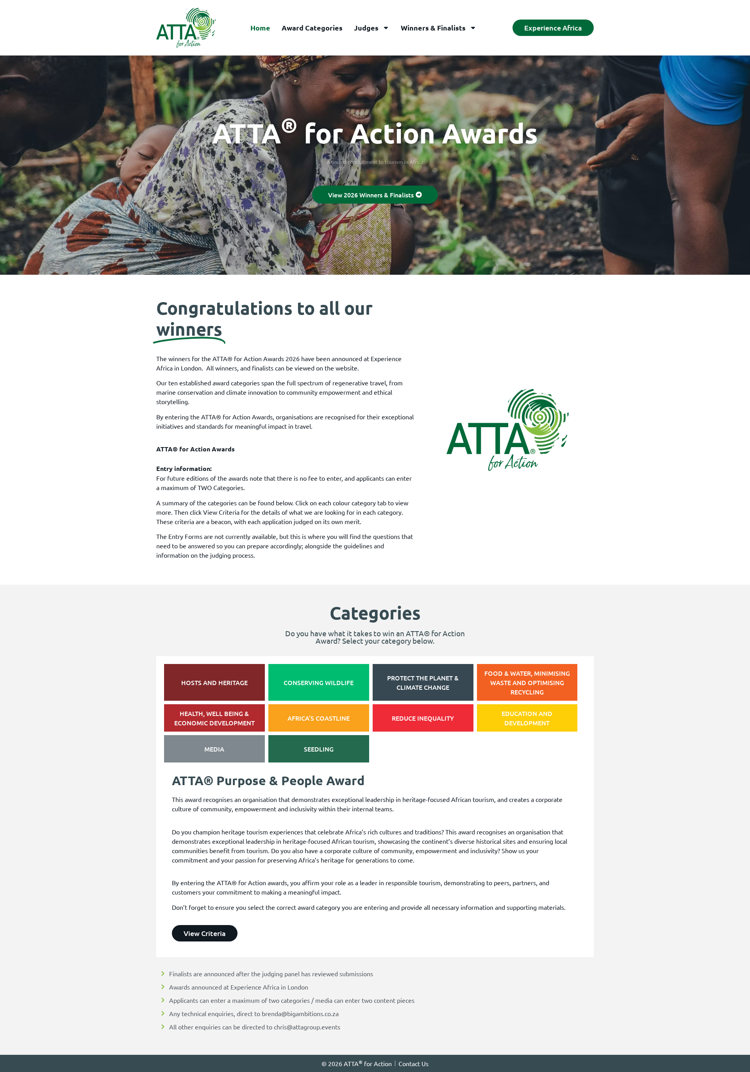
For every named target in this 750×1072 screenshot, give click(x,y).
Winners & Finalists (433, 27)
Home (260, 27)
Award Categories (312, 27)
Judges (366, 27)
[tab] (214, 682)
